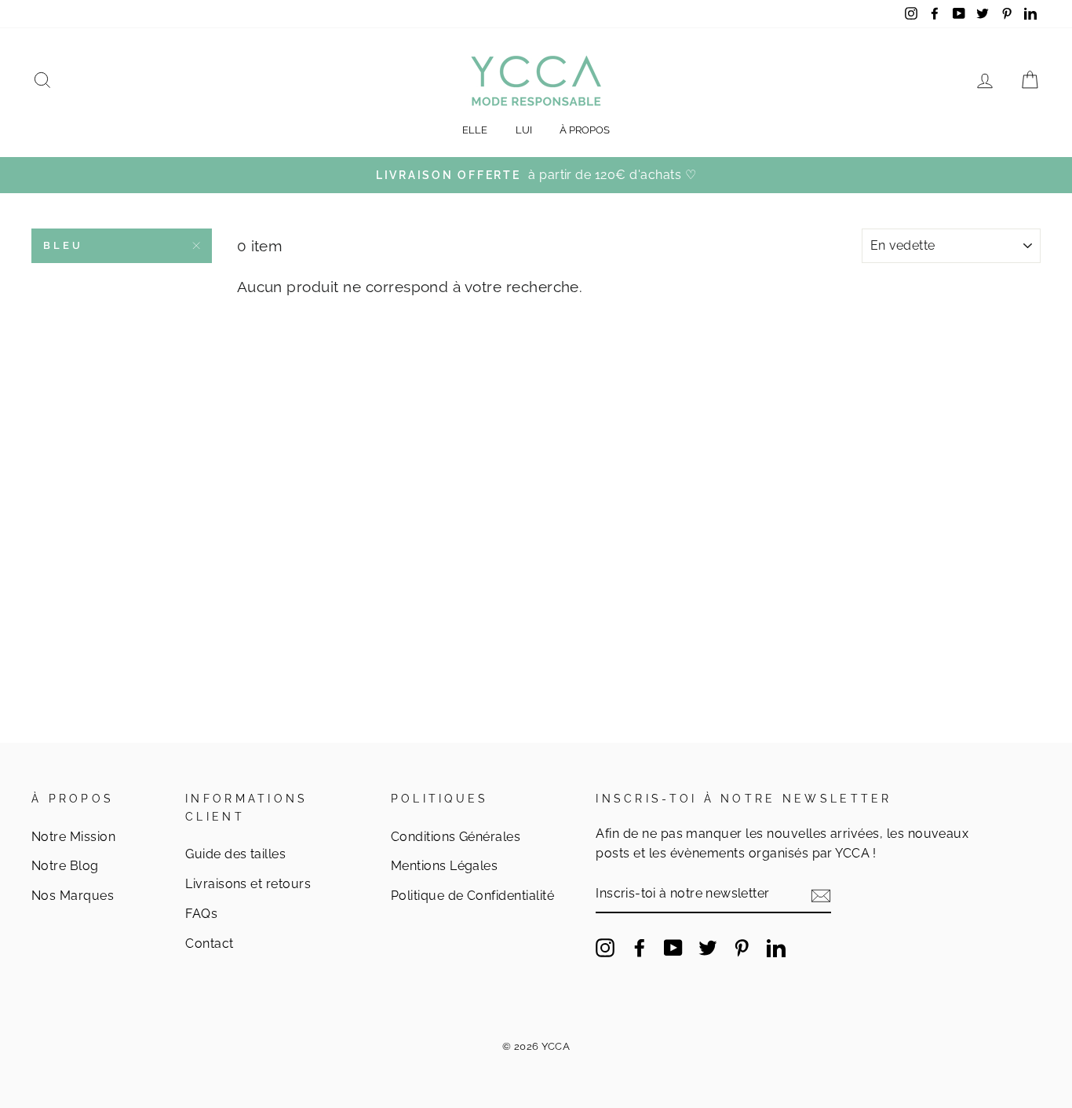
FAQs (201, 913)
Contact (209, 943)
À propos (585, 130)
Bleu (63, 245)
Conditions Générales (456, 836)
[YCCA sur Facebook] (639, 947)
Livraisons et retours (248, 883)
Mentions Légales (444, 865)
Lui (524, 130)
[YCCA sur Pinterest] (741, 947)
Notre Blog (65, 865)
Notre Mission (73, 836)
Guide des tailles (235, 854)
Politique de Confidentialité (472, 895)
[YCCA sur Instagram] (605, 947)
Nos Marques (72, 895)
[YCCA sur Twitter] (707, 947)
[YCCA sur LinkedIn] (776, 947)
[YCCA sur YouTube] (673, 947)
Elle (474, 130)
